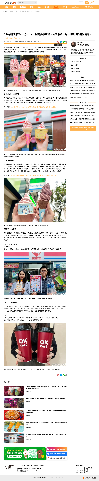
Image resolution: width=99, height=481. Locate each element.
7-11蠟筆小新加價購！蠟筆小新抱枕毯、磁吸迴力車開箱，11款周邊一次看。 (83, 115)
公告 (18, 465)
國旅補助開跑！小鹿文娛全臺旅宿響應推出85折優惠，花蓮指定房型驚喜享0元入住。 (83, 90)
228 (6, 38)
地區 (39, 7)
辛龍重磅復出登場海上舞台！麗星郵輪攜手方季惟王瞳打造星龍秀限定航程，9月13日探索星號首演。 (83, 105)
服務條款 (23, 465)
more (25, 38)
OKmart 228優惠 (75, 71)
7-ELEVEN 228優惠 (76, 61)
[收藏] (58, 41)
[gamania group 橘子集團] (89, 477)
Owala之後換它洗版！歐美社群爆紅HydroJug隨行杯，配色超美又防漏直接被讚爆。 (83, 112)
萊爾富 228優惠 (75, 68)
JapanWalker (75, 7)
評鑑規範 (36, 465)
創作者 (65, 7)
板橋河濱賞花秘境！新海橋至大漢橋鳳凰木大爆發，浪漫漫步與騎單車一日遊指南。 (83, 80)
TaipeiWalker (89, 7)
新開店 (47, 7)
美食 (6, 7)
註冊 (87, 2)
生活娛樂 (23, 7)
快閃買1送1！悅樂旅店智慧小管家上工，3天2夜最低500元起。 (83, 97)
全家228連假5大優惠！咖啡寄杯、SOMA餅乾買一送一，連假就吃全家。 (33, 176)
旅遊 (14, 7)
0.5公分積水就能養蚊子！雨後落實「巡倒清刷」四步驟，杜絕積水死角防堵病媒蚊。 (83, 122)
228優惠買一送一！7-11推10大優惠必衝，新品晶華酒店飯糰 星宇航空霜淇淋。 (35, 107)
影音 (31, 7)
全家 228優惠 (74, 65)
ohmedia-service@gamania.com (85, 129)
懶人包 (56, 7)
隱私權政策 (29, 465)
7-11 (20, 38)
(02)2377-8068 (30, 468)
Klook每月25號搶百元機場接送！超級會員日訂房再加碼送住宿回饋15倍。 (83, 94)
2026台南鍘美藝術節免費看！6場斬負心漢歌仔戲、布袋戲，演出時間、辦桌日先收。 (83, 109)
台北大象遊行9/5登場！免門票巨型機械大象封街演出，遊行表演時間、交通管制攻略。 (83, 119)
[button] (81, 2)
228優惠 (11, 38)
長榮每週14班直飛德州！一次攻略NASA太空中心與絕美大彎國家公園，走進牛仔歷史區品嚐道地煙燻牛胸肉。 (83, 87)
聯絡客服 (42, 465)
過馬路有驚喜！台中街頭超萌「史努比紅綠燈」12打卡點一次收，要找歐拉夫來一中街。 (83, 84)
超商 (16, 38)
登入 (92, 2)
